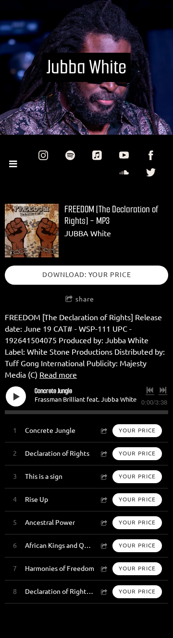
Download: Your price (86, 274)
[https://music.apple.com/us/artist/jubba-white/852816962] (97, 155)
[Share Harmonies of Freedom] (103, 569)
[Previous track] (150, 390)
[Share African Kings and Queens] (103, 546)
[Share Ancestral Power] (103, 523)
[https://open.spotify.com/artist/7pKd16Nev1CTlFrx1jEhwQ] (70, 155)
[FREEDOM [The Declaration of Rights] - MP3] (32, 230)
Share (84, 299)
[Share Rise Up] (103, 500)
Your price (137, 430)
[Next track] (163, 390)
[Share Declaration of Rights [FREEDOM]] (103, 592)
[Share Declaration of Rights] (103, 454)
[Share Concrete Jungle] (103, 431)
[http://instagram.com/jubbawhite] (43, 155)
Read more (58, 375)
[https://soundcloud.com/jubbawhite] (124, 172)
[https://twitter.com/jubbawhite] (151, 172)
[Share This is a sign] (103, 477)
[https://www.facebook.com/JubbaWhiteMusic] (151, 155)
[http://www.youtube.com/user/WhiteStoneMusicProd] (124, 155)
